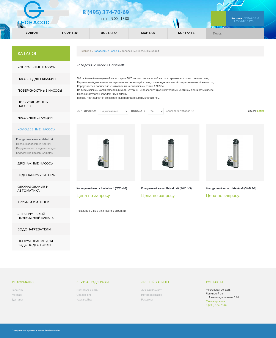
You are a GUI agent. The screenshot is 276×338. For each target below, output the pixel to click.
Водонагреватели (34, 229)
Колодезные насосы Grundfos (34, 153)
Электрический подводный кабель (35, 215)
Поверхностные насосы (39, 90)
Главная (86, 51)
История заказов (151, 294)
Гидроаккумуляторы (36, 175)
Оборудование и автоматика (32, 188)
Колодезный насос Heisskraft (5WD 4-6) (231, 188)
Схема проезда (215, 301)
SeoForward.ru (52, 330)
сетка (260, 111)
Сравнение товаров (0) (180, 111)
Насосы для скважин (36, 79)
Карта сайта (84, 299)
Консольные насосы (36, 67)
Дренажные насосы (35, 163)
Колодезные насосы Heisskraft (34, 139)
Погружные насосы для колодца (36, 148)
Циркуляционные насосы (33, 104)
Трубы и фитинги (33, 202)
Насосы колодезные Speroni (33, 144)
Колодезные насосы (36, 129)
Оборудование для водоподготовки (35, 243)
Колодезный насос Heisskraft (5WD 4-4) (102, 188)
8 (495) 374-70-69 (106, 12)
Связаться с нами (87, 290)
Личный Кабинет (151, 290)
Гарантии (18, 290)
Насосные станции (35, 117)
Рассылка (147, 299)
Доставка (17, 299)
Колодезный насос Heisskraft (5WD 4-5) (166, 188)
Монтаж (17, 294)
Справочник (84, 294)
